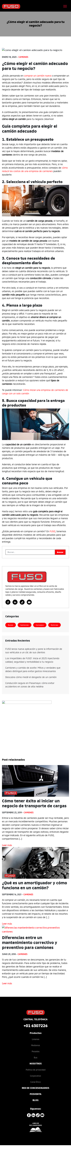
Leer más (7, 845)
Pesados (35, 1051)
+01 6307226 (36, 1025)
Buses (10, 625)
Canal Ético (35, 1082)
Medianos (35, 1045)
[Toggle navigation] (65, 6)
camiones (23, 57)
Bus (35, 1057)
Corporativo (35, 1076)
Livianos (35, 1039)
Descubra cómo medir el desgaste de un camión (30, 677)
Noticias (54, 625)
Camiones (24, 625)
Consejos (40, 625)
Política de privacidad (35, 1070)
